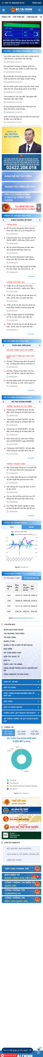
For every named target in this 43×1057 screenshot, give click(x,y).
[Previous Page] (5, 34)
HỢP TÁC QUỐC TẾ (11, 656)
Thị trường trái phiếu (14, 633)
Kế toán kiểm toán (12, 653)
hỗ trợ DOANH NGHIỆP (21, 402)
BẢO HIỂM (8, 649)
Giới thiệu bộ (18, 17)
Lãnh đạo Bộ (32, 17)
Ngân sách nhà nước (14, 630)
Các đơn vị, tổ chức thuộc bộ (23, 854)
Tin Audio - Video (29, 51)
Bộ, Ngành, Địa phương (19, 849)
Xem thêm (31, 276)
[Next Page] (37, 34)
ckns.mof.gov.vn (24, 793)
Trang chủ (6, 17)
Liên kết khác (14, 860)
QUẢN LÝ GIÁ (9, 641)
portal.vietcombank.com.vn (24, 618)
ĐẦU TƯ (7, 660)
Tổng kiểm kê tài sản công (16, 674)
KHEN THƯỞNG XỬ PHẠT (21, 220)
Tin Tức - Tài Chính (12, 51)
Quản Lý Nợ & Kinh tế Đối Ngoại (18, 645)
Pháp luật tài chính (13, 664)
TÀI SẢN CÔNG (10, 637)
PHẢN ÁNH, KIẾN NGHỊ (21, 345)
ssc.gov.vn (24, 567)
